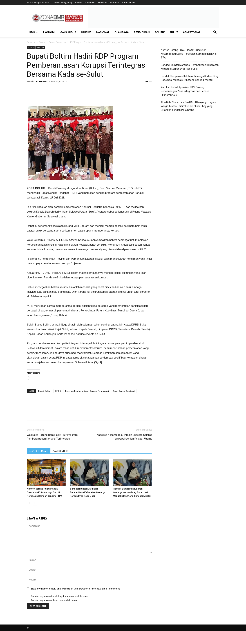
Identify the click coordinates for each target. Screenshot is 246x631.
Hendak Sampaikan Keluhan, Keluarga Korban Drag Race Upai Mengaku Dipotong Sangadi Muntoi (132, 492)
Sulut (174, 32)
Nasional (102, 32)
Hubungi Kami (128, 2)
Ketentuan (90, 2)
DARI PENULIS (60, 451)
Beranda (31, 42)
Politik (160, 32)
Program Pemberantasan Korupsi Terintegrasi (87, 391)
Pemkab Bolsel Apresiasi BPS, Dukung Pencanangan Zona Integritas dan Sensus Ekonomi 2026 (185, 91)
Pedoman (114, 2)
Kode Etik (102, 2)
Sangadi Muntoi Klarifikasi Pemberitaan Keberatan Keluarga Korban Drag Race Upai (87, 492)
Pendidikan (142, 32)
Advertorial (191, 32)
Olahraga (122, 32)
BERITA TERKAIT (38, 451)
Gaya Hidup (68, 32)
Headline (40, 47)
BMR (32, 32)
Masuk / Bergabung (63, 2)
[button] (215, 32)
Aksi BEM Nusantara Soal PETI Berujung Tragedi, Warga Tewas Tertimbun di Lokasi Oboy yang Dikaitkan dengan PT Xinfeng (188, 106)
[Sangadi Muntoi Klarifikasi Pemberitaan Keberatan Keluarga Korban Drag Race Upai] (89, 472)
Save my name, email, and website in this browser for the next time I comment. (75, 588)
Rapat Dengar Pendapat (124, 391)
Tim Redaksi (40, 81)
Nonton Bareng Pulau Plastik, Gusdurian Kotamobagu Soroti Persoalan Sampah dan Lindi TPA (44, 492)
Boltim (42, 42)
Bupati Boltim (44, 391)
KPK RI (58, 391)
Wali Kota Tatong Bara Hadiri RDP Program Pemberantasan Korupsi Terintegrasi (52, 436)
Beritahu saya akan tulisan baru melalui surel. (54, 600)
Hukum (86, 32)
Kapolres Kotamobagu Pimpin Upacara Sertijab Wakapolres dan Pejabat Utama (124, 436)
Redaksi (78, 2)
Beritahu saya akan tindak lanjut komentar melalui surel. (59, 596)
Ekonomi (49, 32)
